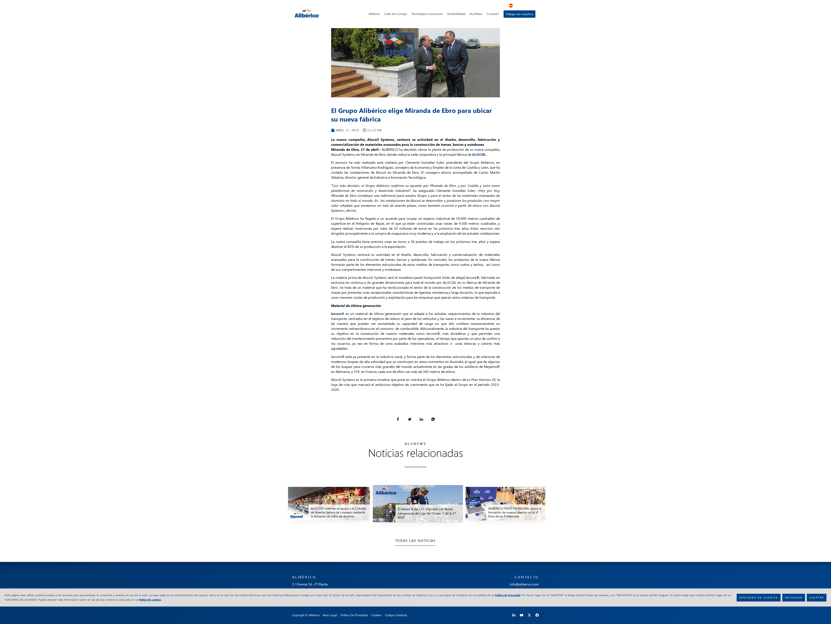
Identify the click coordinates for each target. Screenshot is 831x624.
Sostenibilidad (456, 14)
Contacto (493, 14)
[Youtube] (521, 615)
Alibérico (374, 14)
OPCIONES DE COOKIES (758, 597)
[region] (415, 597)
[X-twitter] (529, 615)
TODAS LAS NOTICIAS (415, 540)
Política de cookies (150, 599)
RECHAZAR (793, 597)
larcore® (337, 313)
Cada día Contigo (395, 14)
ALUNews (476, 14)
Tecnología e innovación (427, 14)
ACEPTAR (816, 597)
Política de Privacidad (507, 595)
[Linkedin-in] (513, 615)
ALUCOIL (479, 154)
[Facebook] (537, 615)
